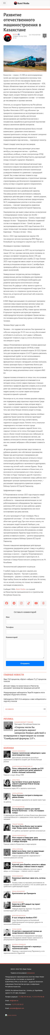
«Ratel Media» (20, 589)
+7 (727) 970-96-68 (38, 997)
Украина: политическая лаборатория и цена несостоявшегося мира (28, 754)
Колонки (9, 748)
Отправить (25, 663)
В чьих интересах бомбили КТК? (24, 917)
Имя (8, 617)
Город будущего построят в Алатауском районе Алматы (27, 796)
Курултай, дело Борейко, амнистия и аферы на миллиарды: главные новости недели (29, 865)
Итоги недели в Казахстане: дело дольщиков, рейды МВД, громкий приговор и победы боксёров (29, 839)
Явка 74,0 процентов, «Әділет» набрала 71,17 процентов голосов (25, 680)
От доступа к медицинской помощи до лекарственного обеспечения (27, 932)
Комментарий (11, 637)
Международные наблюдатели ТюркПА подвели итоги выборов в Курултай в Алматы (24, 693)
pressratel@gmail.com (17, 1008)
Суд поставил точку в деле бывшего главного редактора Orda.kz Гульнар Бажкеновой (26, 784)
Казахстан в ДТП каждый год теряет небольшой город (26, 905)
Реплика (8, 718)
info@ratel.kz (14, 1001)
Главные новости (14, 674)
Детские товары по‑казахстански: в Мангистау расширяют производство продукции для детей (22, 687)
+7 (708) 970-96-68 (24, 997)
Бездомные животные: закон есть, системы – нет (29, 879)
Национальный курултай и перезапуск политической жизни (26, 947)
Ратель (15, 34)
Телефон (9, 627)
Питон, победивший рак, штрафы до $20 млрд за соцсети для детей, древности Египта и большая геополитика (27, 770)
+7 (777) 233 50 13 (17, 1004)
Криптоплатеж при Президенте (24, 893)
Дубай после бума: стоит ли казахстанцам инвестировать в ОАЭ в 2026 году (28, 852)
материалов (31, 973)
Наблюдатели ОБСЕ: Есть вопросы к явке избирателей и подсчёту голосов (25, 700)
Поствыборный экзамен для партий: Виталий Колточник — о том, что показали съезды (28, 811)
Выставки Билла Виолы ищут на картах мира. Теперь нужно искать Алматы (27, 827)
